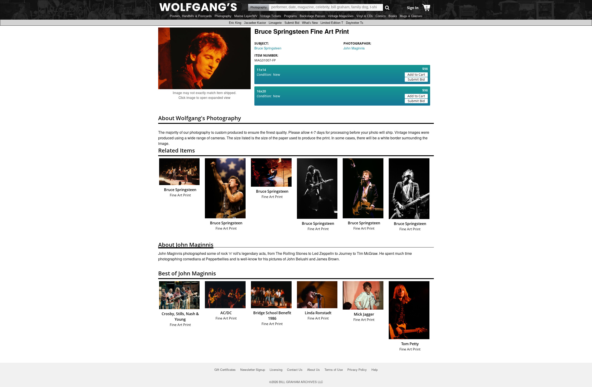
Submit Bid (291, 22)
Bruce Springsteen (267, 48)
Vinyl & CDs (364, 16)
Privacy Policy (357, 370)
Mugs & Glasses (411, 16)
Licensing (276, 370)
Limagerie (275, 22)
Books (392, 16)
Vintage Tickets (270, 16)
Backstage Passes (312, 16)
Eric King (235, 22)
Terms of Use (333, 370)
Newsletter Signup (252, 370)
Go (387, 7)
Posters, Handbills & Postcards (191, 16)
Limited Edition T (332, 22)
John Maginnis (354, 48)
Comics (381, 16)
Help (374, 370)
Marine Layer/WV (245, 16)
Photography (223, 16)
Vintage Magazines (341, 16)
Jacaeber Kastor (255, 22)
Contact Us (294, 370)
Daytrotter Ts (354, 22)
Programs (290, 16)
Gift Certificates (225, 370)
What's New (310, 22)
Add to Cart (416, 74)
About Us (313, 370)
